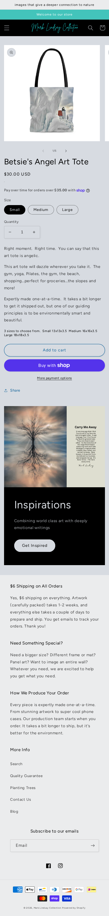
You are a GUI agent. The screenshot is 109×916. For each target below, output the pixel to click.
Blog (14, 811)
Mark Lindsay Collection (47, 908)
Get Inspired (34, 545)
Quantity (11, 222)
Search (16, 764)
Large (67, 209)
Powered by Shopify (73, 908)
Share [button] (15, 390)
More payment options (54, 378)
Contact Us (20, 799)
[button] (6, 28)
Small (15, 209)
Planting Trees (23, 787)
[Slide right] (65, 150)
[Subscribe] (93, 845)
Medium (40, 209)
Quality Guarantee (26, 776)
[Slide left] (43, 150)
